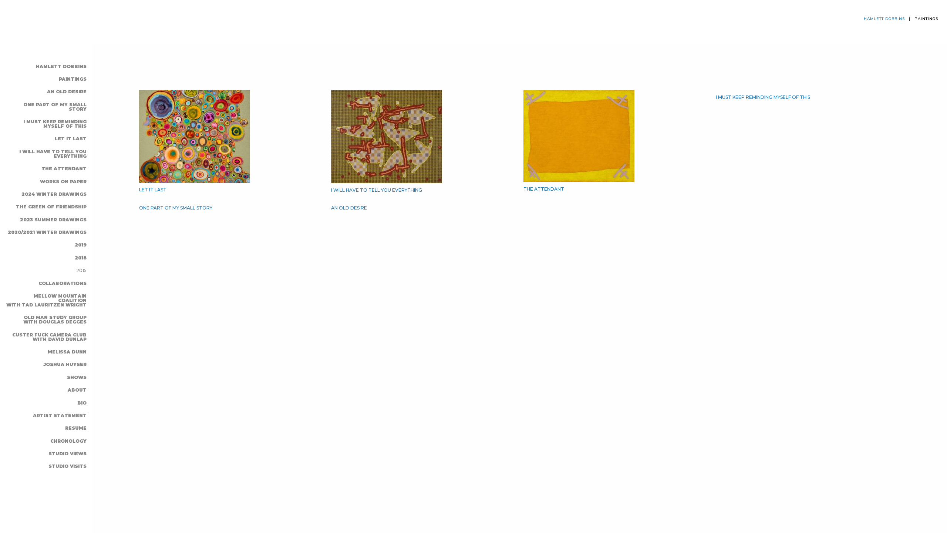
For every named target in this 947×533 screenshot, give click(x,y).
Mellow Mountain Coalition (46, 300)
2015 (81, 270)
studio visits (67, 466)
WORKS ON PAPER (63, 181)
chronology (68, 441)
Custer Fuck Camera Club (49, 337)
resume (76, 428)
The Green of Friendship (51, 206)
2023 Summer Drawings (53, 219)
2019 (81, 245)
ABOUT (77, 390)
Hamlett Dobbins (61, 66)
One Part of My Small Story (55, 107)
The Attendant (64, 168)
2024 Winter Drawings (54, 194)
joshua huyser (65, 364)
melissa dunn (67, 352)
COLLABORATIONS (62, 283)
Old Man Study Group (55, 320)
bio (82, 403)
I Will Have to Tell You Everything (53, 154)
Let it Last (71, 138)
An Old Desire (67, 91)
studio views (67, 453)
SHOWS (77, 377)
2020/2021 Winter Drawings (47, 232)
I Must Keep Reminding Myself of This (55, 124)
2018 (81, 258)
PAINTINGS (73, 79)
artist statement (60, 415)
